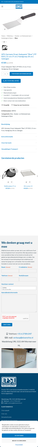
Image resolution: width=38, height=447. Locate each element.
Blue (16, 38)
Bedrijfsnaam (23, 275)
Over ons (4, 414)
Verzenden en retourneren (9, 420)
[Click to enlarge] (5, 29)
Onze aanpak (5, 410)
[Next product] (6, 42)
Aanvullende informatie (9, 292)
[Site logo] (19, 6)
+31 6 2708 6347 (24, 334)
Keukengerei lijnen (7, 38)
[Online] (19, 288)
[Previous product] (2, 42)
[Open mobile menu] (2, 6)
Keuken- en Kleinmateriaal (23, 36)
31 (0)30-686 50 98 (8, 1)
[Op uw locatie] (19, 289)
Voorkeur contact (7, 284)
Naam (5, 267)
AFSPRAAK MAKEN (19, 1)
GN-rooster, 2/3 (28, 186)
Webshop (10, 36)
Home (3, 36)
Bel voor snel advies (12, 81)
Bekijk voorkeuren (19, 440)
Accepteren (19, 435)
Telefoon (6, 275)
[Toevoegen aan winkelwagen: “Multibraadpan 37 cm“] (8, 182)
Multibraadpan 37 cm (10, 186)
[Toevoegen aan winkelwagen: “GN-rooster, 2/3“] (26, 182)
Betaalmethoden (6, 417)
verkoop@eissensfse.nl (23, 337)
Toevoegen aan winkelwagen (21, 74)
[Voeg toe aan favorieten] (11, 182)
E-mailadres (25, 267)
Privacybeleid (19, 444)
